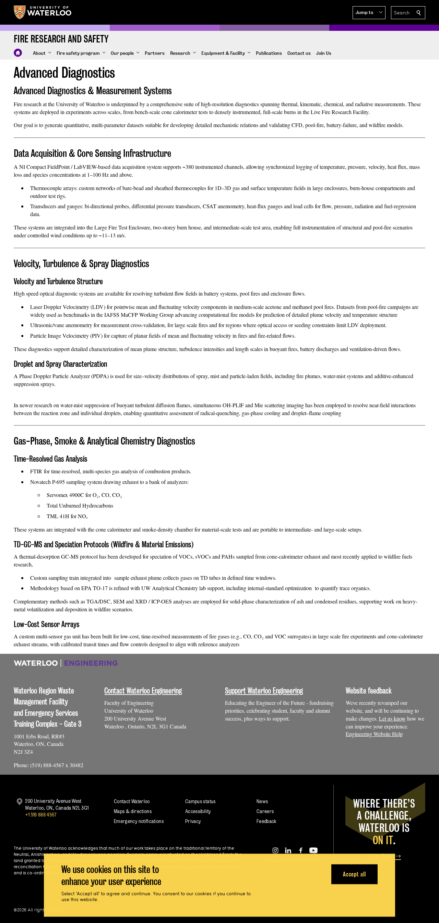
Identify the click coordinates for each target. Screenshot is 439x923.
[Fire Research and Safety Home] (18, 53)
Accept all (354, 873)
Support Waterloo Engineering (264, 690)
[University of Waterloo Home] (43, 12)
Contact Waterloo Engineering (143, 690)
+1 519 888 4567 (41, 815)
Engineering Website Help (374, 733)
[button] (369, 13)
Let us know (392, 718)
